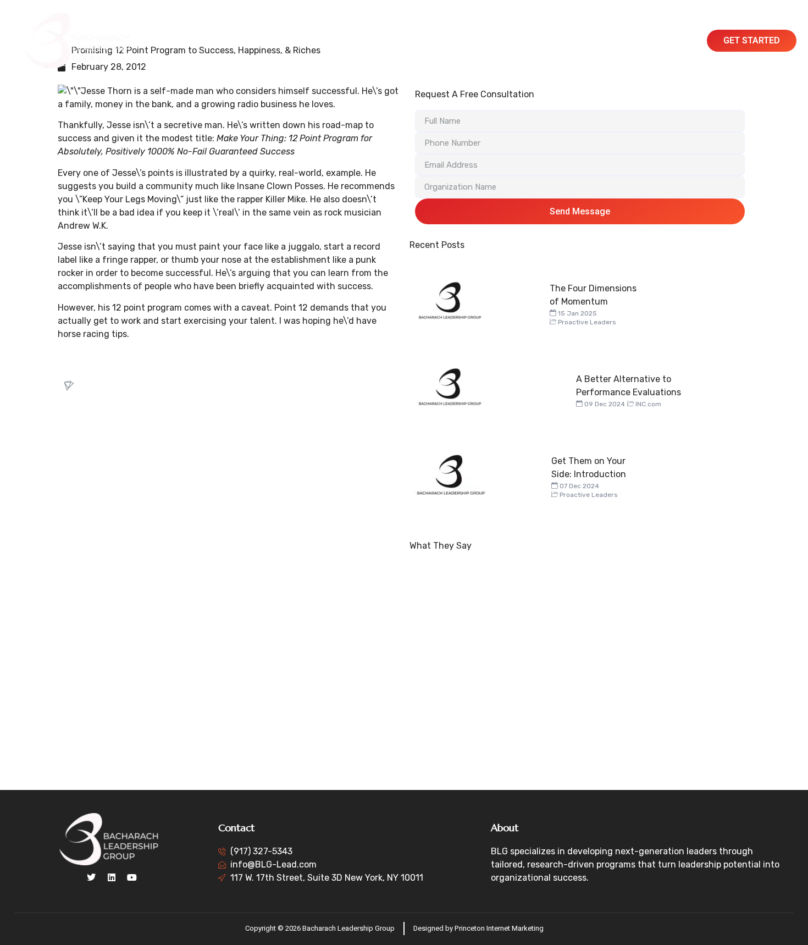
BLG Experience (343, 40)
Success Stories (511, 40)
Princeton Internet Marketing (499, 928)
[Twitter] (91, 877)
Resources (579, 40)
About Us (281, 40)
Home (238, 40)
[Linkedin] (111, 877)
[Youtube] (132, 877)
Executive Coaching (426, 40)
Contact (629, 40)
